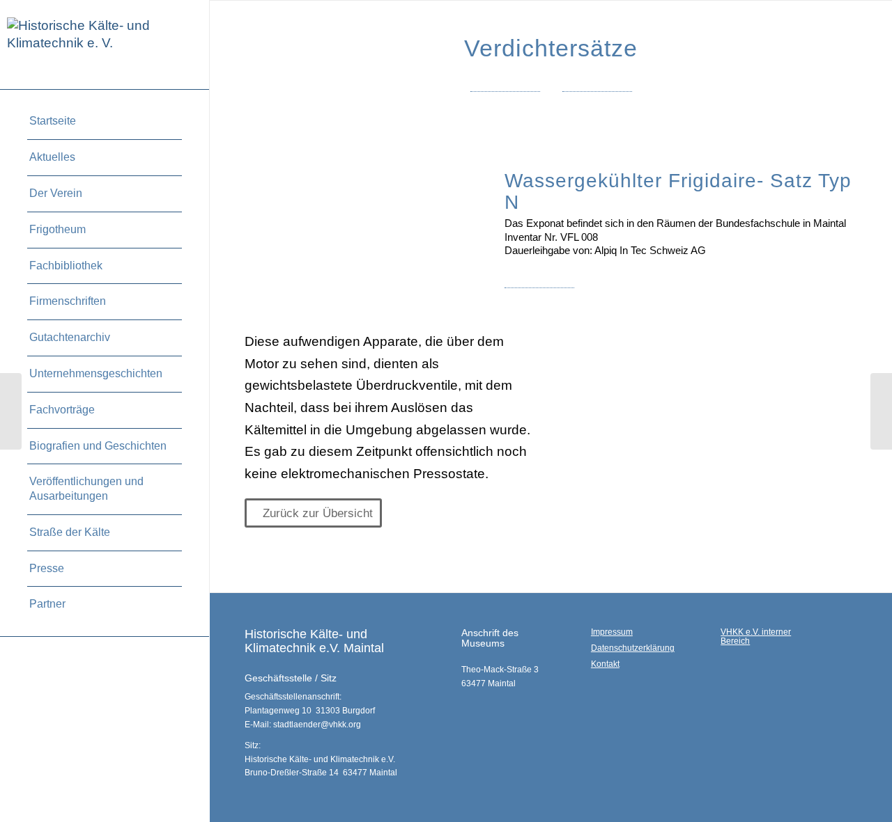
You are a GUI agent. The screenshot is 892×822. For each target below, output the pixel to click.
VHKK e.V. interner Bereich (756, 636)
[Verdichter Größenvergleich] (11, 411)
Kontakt (605, 664)
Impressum (612, 632)
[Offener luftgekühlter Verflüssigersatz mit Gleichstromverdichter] (881, 411)
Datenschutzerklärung (633, 648)
